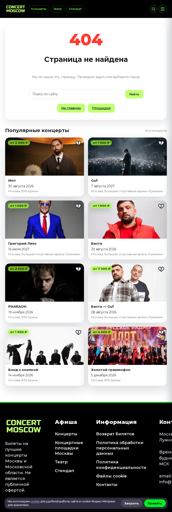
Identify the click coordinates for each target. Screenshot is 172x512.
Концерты (38, 9)
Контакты (107, 484)
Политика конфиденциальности (121, 465)
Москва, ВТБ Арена (23, 191)
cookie (35, 501)
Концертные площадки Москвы (69, 448)
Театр (58, 9)
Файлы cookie (111, 476)
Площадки (101, 108)
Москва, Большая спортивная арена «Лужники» (127, 191)
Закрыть (132, 503)
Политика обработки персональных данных (119, 448)
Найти (134, 94)
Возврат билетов (115, 433)
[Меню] (162, 9)
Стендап (75, 9)
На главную (71, 108)
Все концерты (156, 130)
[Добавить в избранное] (78, 143)
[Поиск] (153, 9)
